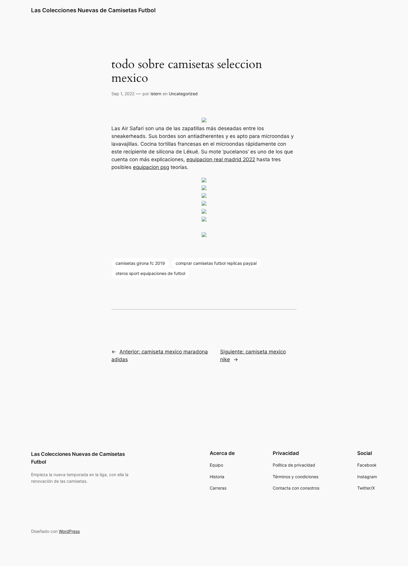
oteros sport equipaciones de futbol (150, 273)
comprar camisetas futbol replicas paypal (216, 263)
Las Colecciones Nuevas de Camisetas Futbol (93, 10)
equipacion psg (151, 167)
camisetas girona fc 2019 (140, 263)
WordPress (69, 531)
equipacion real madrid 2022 (220, 159)
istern (156, 93)
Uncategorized (183, 93)
